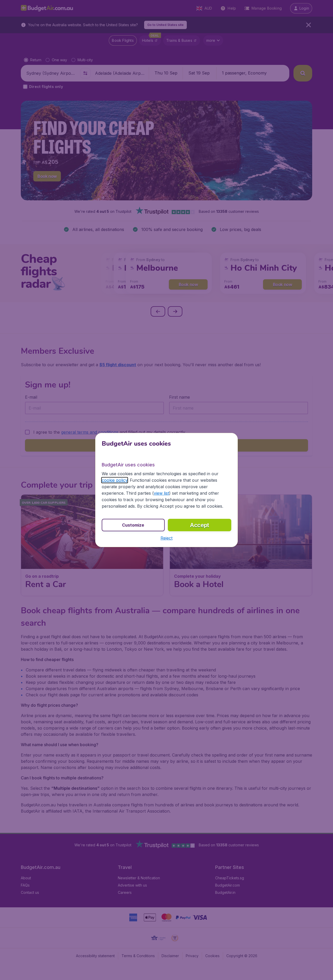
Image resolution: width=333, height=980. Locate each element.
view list (161, 493)
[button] (166, 538)
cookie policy (114, 480)
